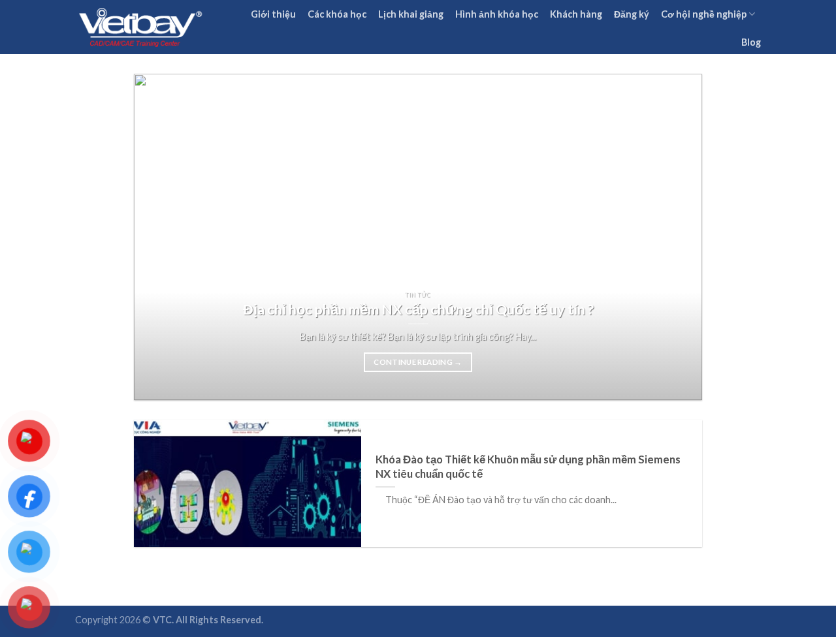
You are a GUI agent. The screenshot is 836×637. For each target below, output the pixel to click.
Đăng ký (631, 14)
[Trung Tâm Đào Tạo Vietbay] (140, 26)
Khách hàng (576, 14)
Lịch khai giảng (410, 14)
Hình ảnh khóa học (496, 14)
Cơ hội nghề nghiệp (704, 14)
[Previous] (162, 237)
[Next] (674, 237)
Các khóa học (337, 14)
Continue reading (418, 362)
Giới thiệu (273, 14)
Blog (751, 42)
